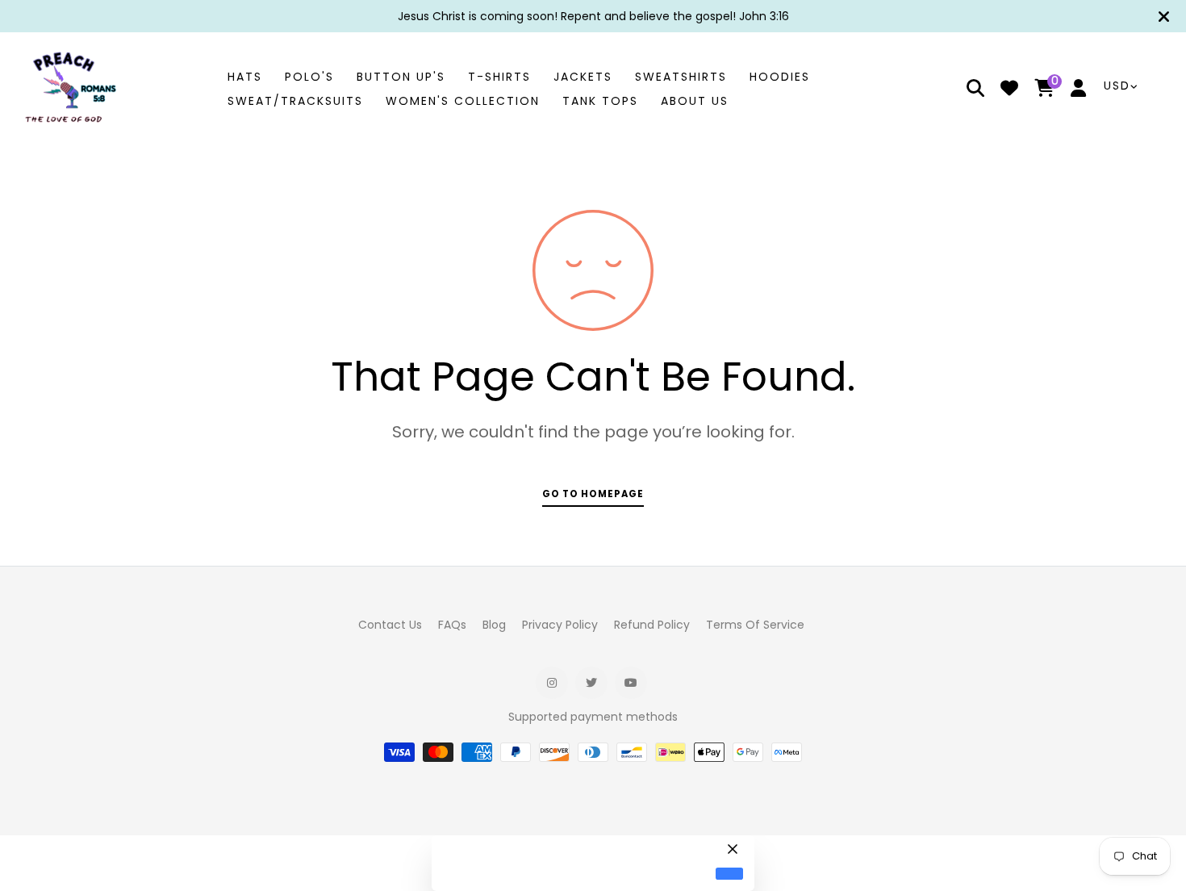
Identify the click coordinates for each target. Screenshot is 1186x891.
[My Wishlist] (1009, 90)
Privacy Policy (560, 625)
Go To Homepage (593, 493)
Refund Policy (652, 625)
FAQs (452, 625)
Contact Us (390, 625)
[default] (729, 874)
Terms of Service (755, 625)
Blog (494, 625)
